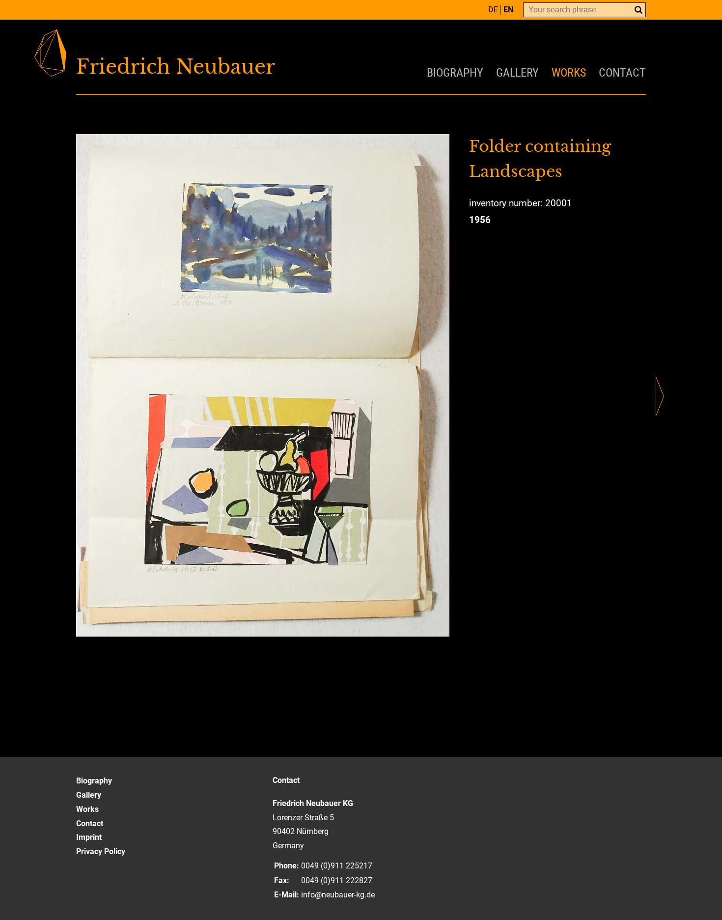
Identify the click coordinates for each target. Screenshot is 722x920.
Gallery (517, 73)
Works (569, 73)
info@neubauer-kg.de (338, 894)
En (508, 9)
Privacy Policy (100, 851)
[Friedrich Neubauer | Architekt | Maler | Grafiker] (218, 67)
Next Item (660, 396)
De (493, 9)
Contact (622, 73)
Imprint (89, 837)
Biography (455, 73)
